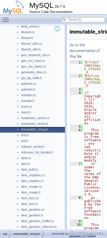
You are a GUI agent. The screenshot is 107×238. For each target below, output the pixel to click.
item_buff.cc (29, 169)
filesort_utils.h (31, 49)
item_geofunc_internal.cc (39, 227)
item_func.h (29, 204)
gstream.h (28, 89)
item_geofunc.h (32, 215)
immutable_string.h (34, 129)
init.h (24, 141)
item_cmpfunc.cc (33, 175)
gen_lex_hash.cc (33, 61)
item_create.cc (31, 187)
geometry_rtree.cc (34, 72)
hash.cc (26, 106)
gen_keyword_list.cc (35, 55)
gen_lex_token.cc (33, 66)
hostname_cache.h (34, 124)
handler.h (28, 101)
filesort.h (27, 38)
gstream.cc (29, 84)
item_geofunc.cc (32, 209)
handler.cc (28, 95)
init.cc (25, 135)
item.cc (26, 158)
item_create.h (31, 192)
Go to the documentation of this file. (85, 51)
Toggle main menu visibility (6, 19)
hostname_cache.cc (35, 118)
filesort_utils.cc (31, 44)
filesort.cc (28, 32)
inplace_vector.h (32, 147)
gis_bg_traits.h (31, 78)
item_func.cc (30, 198)
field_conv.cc (30, 26)
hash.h (26, 112)
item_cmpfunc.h (32, 181)
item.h (25, 164)
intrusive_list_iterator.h (37, 152)
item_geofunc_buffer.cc (37, 221)
